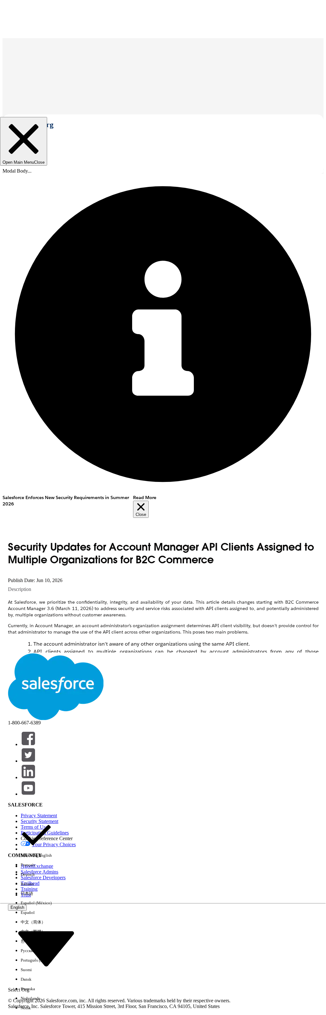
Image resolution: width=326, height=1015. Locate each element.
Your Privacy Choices (54, 844)
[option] (36, 840)
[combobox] (46, 948)
